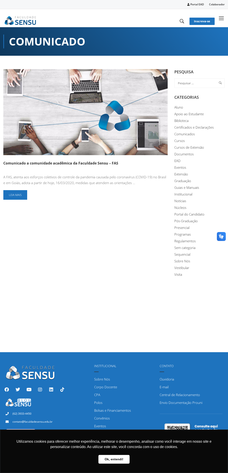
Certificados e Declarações (194, 127)
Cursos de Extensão (189, 147)
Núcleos (180, 207)
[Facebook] (6, 389)
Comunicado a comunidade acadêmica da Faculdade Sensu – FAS (60, 163)
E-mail (164, 387)
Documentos (184, 154)
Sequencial (182, 254)
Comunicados (184, 134)
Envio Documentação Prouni (181, 402)
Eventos (180, 167)
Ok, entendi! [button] (114, 459)
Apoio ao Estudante (189, 114)
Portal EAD (197, 4)
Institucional (183, 194)
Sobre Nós (182, 261)
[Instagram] (40, 389)
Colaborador (217, 4)
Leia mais (18, 193)
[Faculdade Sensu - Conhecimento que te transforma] (20, 20)
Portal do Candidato (189, 214)
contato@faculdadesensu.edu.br (32, 422)
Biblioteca (181, 120)
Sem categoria (184, 247)
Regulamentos (185, 241)
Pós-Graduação (186, 221)
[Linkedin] (51, 389)
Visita (178, 274)
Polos (98, 402)
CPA (97, 395)
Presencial (181, 227)
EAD (177, 160)
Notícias (180, 201)
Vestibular (181, 267)
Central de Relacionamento (180, 395)
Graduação (182, 181)
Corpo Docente (105, 387)
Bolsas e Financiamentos (112, 410)
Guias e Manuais (186, 187)
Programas (182, 234)
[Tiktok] (62, 389)
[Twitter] (17, 389)
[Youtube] (28, 389)
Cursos (179, 140)
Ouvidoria (167, 379)
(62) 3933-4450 (21, 413)
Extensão (181, 174)
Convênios (102, 418)
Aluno (178, 107)
